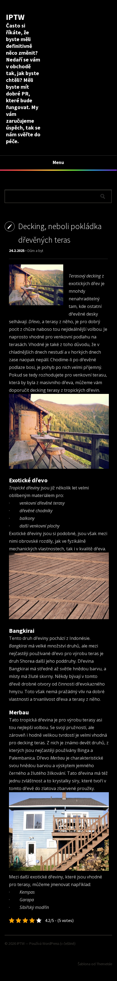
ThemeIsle (104, 963)
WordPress (50, 943)
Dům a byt (35, 250)
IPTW (15, 17)
